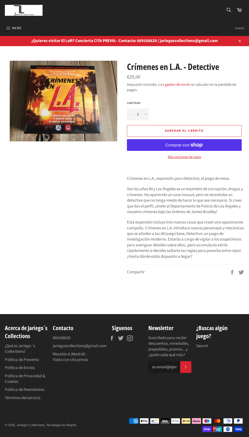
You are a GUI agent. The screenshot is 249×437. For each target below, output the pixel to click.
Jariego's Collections (30, 425)
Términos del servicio (22, 398)
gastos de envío (177, 84)
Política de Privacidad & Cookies (25, 379)
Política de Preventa (22, 360)
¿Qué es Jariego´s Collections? (20, 348)
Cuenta (239, 28)
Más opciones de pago (184, 157)
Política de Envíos (20, 368)
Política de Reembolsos (24, 390)
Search (202, 346)
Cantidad (134, 103)
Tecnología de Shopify (61, 425)
